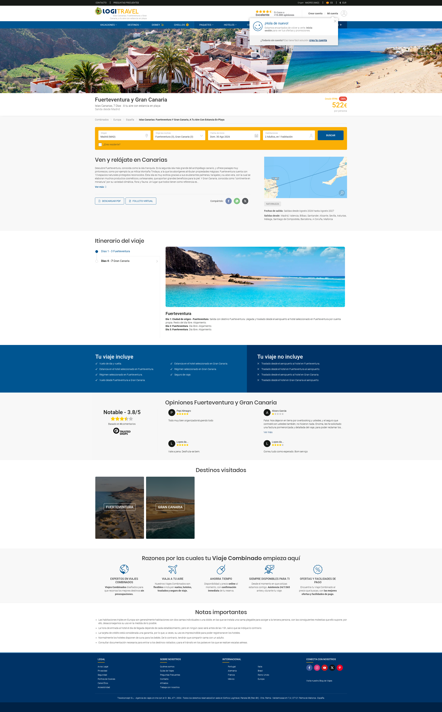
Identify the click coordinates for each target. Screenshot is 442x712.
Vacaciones (107, 24)
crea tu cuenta (318, 40)
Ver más (268, 432)
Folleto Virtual (143, 201)
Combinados (102, 119)
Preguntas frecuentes (126, 3)
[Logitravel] (275, 13)
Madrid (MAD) (308, 3)
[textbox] (124, 135)
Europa (117, 119)
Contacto (101, 3)
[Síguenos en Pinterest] (340, 668)
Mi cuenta (332, 13)
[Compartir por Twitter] (245, 201)
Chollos (179, 24)
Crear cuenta (315, 13)
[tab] (127, 251)
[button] (179, 135)
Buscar (330, 135)
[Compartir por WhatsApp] (237, 201)
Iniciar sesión (324, 26)
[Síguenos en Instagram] (317, 668)
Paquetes (205, 24)
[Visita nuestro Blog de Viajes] (325, 686)
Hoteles (229, 24)
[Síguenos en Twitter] (333, 668)
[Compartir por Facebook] (228, 201)
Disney (156, 24)
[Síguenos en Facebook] (310, 668)
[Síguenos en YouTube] (325, 668)
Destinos (133, 24)
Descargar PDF (111, 201)
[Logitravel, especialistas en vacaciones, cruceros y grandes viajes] (121, 11)
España (130, 119)
